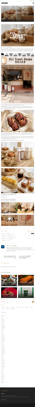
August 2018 (2, 378)
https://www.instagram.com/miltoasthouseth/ (8, 200)
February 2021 (3, 346)
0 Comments (14, 296)
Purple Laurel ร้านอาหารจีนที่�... (25, 282)
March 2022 (2, 335)
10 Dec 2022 (4, 296)
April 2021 (2, 343)
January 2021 (3, 347)
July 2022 (2, 330)
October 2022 (3, 326)
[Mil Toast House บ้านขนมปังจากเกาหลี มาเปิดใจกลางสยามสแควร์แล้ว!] (3, 247)
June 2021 (2, 342)
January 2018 (3, 382)
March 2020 (2, 359)
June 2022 (2, 331)
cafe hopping (4, 235)
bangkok (3, 233)
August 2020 (2, 354)
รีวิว (8, 240)
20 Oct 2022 (21, 295)
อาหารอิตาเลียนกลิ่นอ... (6, 294)
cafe (12, 233)
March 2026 (2, 319)
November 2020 (3, 350)
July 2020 (2, 355)
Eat (6, 296)
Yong (15, 246)
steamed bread (4, 240)
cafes (20, 296)
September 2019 (3, 366)
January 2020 (3, 362)
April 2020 (2, 358)
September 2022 (3, 327)
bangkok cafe (8, 233)
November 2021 (3, 338)
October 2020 (3, 351)
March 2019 (2, 374)
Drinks (22, 296)
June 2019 (2, 370)
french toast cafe (10, 235)
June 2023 (2, 323)
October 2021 (3, 339)
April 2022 (2, 334)
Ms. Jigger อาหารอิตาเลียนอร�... (8, 282)
